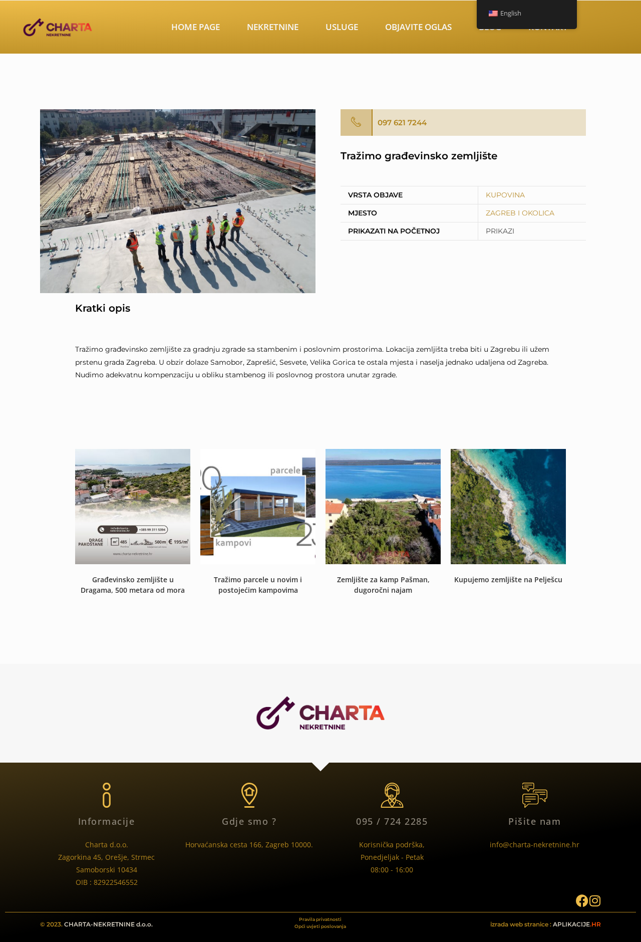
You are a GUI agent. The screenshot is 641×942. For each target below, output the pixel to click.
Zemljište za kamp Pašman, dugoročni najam (383, 585)
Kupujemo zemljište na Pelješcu (508, 579)
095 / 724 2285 (392, 821)
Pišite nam (534, 821)
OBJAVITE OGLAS (418, 27)
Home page (195, 27)
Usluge (342, 27)
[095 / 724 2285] (392, 795)
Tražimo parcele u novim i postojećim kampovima (258, 585)
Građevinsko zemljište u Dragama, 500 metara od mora (133, 585)
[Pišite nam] (534, 795)
